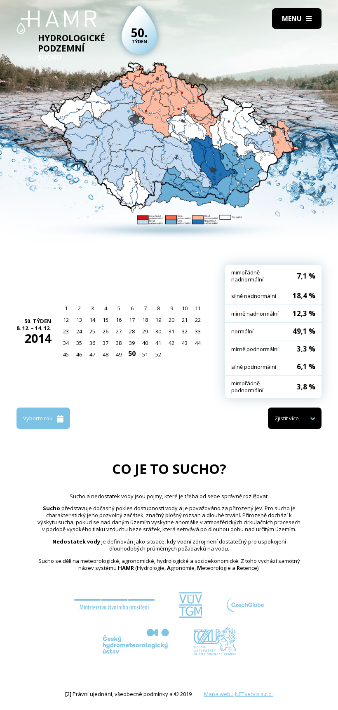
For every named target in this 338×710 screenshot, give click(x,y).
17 (132, 319)
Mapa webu (219, 694)
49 (119, 354)
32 (185, 331)
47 (92, 354)
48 (105, 354)
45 (66, 354)
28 (132, 331)
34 (66, 343)
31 (171, 331)
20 (171, 319)
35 (79, 343)
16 (119, 319)
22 (198, 319)
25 (92, 331)
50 (132, 353)
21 (185, 319)
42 (171, 343)
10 (185, 308)
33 (198, 331)
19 (158, 319)
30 (158, 331)
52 (158, 354)
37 (105, 343)
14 (92, 319)
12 (66, 319)
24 (79, 331)
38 (119, 343)
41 (158, 343)
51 (145, 354)
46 (79, 354)
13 (79, 319)
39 (132, 343)
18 (145, 319)
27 (119, 331)
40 (145, 343)
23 (66, 331)
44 (198, 343)
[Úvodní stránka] (56, 22)
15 (105, 319)
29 (145, 331)
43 (185, 343)
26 (105, 331)
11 (198, 308)
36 (92, 343)
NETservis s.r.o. (254, 694)
